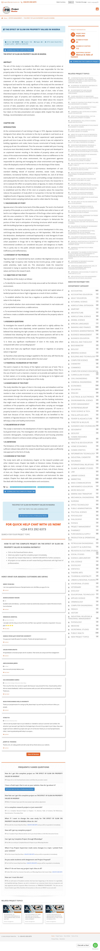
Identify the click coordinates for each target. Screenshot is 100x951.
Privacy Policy (54, 939)
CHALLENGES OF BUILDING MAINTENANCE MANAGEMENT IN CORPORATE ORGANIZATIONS (82, 237)
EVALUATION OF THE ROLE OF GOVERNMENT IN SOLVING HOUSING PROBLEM (82, 227)
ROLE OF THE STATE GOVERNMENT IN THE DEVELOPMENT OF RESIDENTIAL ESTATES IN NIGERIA (82, 174)
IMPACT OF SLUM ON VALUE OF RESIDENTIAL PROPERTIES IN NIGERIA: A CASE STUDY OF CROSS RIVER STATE (82, 136)
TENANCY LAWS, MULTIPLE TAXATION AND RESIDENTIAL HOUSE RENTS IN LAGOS (82, 179)
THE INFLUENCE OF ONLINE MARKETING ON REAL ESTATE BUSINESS (82, 202)
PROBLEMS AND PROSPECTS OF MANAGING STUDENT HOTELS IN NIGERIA (82, 155)
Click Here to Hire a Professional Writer (34, 516)
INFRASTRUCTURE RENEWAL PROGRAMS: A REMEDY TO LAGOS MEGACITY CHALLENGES (82, 146)
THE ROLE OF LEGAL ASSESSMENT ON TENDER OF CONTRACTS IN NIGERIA (83, 216)
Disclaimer (62, 939)
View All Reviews (33, 754)
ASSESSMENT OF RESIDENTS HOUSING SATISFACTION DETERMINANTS (80, 262)
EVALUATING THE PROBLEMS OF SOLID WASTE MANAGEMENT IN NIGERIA (83, 126)
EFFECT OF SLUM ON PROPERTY (45, 487)
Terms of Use (74, 936)
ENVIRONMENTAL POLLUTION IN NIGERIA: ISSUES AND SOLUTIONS (82, 121)
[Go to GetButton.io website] (95, 949)
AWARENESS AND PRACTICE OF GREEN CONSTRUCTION (80, 248)
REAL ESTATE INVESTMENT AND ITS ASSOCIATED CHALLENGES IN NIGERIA (79, 159)
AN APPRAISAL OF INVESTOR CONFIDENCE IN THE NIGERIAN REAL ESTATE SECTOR (82, 86)
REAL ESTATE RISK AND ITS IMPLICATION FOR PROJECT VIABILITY (82, 164)
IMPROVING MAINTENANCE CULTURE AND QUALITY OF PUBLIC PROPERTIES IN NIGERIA (82, 141)
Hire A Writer (67, 936)
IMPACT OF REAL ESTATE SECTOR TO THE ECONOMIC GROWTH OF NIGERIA (81, 130)
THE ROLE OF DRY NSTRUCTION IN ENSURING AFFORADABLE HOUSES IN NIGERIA (83, 211)
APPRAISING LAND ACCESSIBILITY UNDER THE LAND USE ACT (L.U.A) (83, 272)
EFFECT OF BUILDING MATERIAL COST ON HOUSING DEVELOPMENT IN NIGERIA (81, 117)
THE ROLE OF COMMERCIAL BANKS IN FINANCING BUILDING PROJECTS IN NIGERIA (81, 207)
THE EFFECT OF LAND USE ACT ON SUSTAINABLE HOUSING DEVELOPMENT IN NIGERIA (83, 184)
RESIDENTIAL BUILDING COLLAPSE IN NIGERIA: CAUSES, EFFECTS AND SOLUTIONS (83, 169)
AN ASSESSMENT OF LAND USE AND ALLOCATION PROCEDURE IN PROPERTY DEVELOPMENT (80, 91)
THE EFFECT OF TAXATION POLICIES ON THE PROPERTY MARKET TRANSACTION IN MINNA (82, 188)
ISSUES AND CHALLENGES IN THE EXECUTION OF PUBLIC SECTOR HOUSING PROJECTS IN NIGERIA (83, 150)
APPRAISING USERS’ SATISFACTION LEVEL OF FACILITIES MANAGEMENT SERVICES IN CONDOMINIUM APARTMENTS (82, 267)
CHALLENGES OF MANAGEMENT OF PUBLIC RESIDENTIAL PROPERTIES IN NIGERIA (82, 107)
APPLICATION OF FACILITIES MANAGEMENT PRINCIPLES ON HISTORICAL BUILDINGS (82, 277)
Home (5, 18)
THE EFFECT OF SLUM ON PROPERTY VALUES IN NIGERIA (39, 18)
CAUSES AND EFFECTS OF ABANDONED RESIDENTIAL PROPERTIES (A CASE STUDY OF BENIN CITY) (83, 97)
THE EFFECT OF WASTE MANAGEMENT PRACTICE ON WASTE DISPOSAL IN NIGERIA (80, 193)
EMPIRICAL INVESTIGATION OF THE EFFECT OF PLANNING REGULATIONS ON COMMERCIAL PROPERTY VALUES (83, 243)
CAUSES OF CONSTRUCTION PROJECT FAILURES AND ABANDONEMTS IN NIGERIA (83, 103)
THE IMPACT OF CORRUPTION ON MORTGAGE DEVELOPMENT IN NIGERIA (83, 198)
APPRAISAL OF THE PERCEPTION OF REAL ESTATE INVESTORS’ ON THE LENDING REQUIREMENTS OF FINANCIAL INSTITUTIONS (81, 232)
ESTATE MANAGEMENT (15, 18)
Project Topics (59, 936)
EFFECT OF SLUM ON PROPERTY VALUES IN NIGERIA (23, 487)
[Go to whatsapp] (95, 945)
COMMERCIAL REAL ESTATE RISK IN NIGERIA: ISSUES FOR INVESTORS (82, 112)
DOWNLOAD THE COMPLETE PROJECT (19, 50)
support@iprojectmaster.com (11, 2)
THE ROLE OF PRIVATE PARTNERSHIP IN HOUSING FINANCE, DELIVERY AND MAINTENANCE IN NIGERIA (83, 221)
